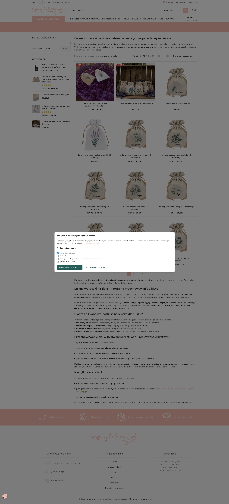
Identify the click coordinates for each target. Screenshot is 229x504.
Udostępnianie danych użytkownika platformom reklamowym (81, 259)
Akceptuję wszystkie (69, 267)
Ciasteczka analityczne (67, 253)
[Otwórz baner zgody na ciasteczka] (4, 496)
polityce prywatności (92, 243)
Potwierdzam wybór (95, 267)
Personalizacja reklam (67, 262)
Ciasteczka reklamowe (67, 256)
